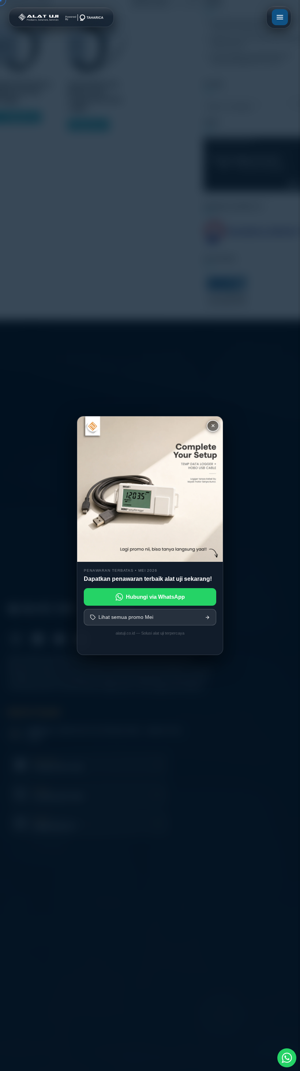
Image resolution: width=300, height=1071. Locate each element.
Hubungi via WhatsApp (155, 597)
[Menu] (280, 17)
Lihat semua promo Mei (125, 617)
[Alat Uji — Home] (61, 17)
